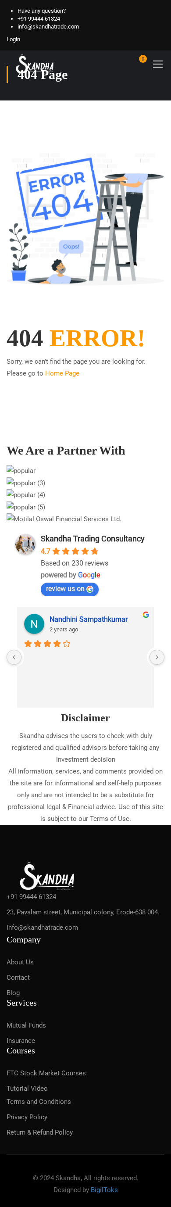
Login (13, 39)
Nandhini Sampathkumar (89, 619)
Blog (13, 993)
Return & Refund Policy (40, 1132)
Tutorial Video (27, 1088)
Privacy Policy (27, 1117)
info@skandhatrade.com (48, 26)
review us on (65, 588)
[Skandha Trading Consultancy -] (35, 64)
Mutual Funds (26, 1025)
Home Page (62, 373)
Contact (18, 977)
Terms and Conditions (39, 1102)
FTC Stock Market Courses (46, 1073)
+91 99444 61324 (39, 18)
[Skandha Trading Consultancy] (48, 875)
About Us (20, 962)
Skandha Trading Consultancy (93, 538)
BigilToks (104, 1190)
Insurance (21, 1041)
